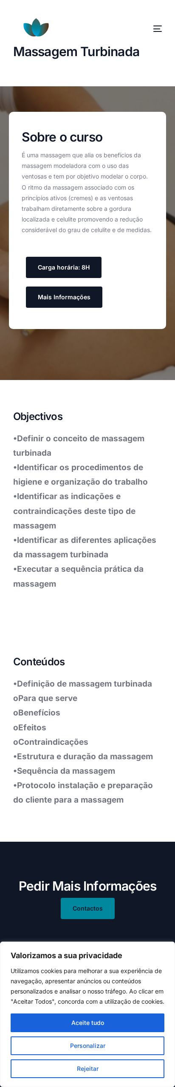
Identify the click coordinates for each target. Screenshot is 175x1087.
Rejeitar (88, 1068)
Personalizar (87, 1045)
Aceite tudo (87, 1022)
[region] (87, 1014)
